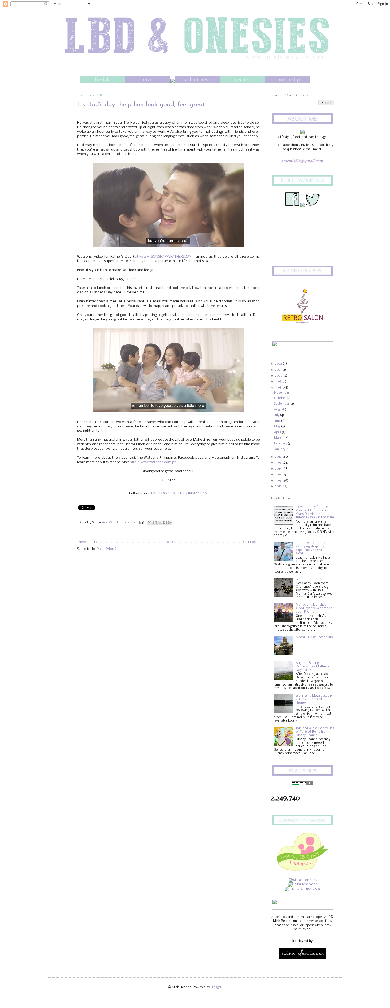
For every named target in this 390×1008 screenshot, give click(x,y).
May (277, 426)
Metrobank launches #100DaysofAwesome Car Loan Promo (315, 608)
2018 (279, 387)
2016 (279, 462)
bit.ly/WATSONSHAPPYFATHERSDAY (162, 256)
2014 (278, 474)
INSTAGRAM (198, 493)
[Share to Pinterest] (169, 522)
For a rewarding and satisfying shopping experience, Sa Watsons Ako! (313, 548)
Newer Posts (88, 542)
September (282, 403)
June (277, 421)
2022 (279, 363)
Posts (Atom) (106, 549)
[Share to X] (159, 522)
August (279, 409)
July (277, 415)
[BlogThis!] (154, 522)
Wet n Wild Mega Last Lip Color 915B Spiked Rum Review (314, 699)
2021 (278, 370)
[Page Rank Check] (302, 784)
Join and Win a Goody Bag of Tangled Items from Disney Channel (315, 732)
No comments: (125, 522)
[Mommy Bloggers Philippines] (302, 872)
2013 (278, 480)
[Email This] (149, 522)
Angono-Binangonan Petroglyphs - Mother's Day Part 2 (312, 666)
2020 (279, 375)
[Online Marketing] (302, 884)
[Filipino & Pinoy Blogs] (302, 888)
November (282, 392)
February (281, 443)
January (280, 449)
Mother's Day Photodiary (314, 637)
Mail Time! (303, 579)
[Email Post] (141, 522)
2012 (278, 486)
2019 (279, 381)
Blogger (216, 987)
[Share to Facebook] (164, 522)
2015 (279, 468)
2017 (278, 456)
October (280, 398)
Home (169, 542)
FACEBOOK (160, 493)
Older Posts (249, 542)
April (278, 432)
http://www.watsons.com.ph (153, 462)
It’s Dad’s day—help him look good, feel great (141, 104)
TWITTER (178, 493)
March (279, 438)
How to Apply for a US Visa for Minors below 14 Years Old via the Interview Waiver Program (315, 512)
